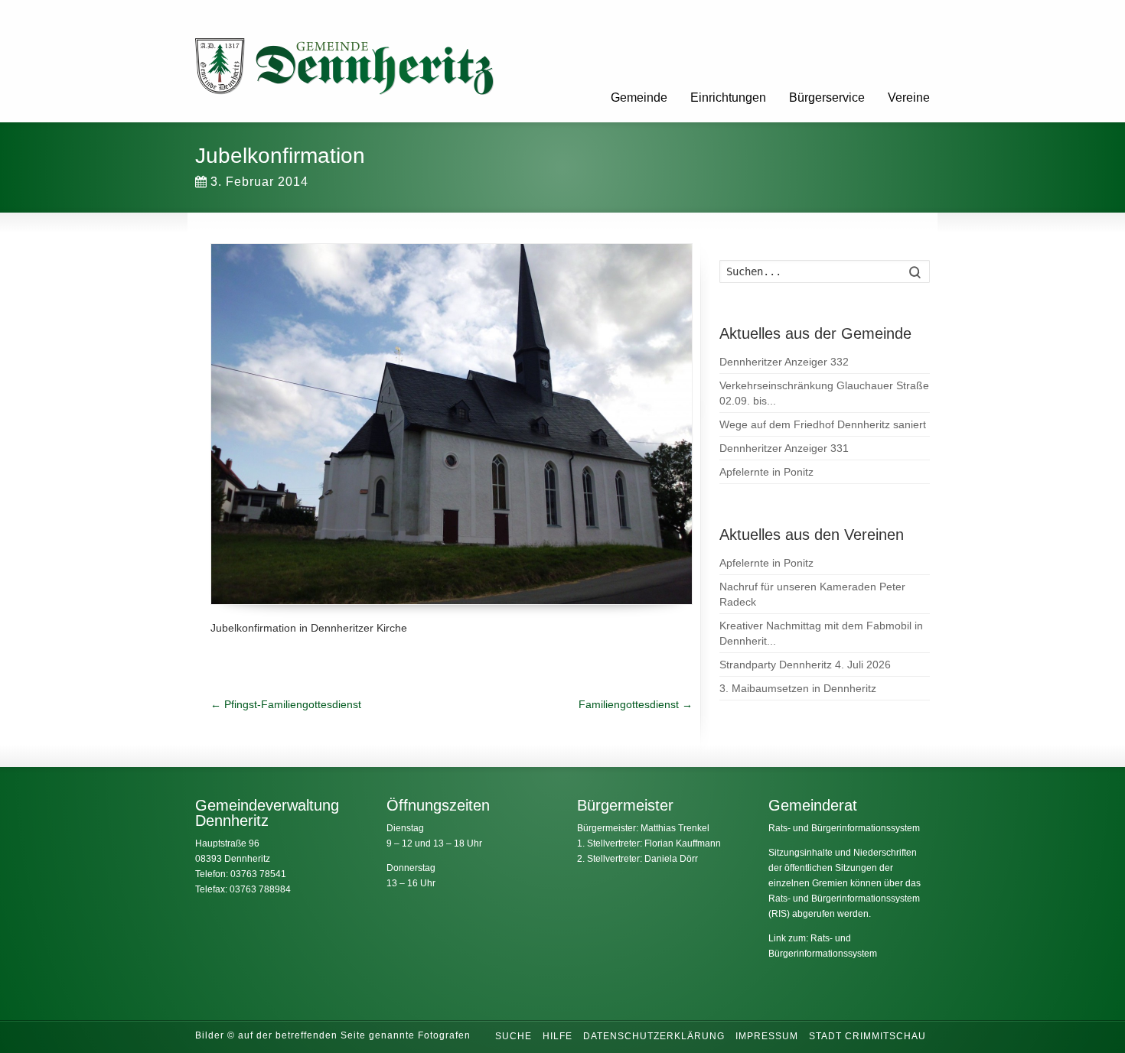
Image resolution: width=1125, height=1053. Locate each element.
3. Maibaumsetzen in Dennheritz (797, 688)
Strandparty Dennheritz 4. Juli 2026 (805, 664)
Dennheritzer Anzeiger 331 (784, 448)
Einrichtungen (728, 97)
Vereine (909, 97)
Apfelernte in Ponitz (766, 472)
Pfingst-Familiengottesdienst (285, 704)
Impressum (766, 1036)
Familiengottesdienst (636, 704)
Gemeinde (639, 97)
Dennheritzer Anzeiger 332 (784, 362)
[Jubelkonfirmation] (451, 424)
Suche (513, 1036)
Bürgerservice (827, 97)
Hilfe (557, 1036)
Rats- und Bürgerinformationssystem (844, 828)
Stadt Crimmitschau (867, 1036)
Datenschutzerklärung (654, 1036)
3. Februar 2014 (259, 181)
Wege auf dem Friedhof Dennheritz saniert (822, 424)
